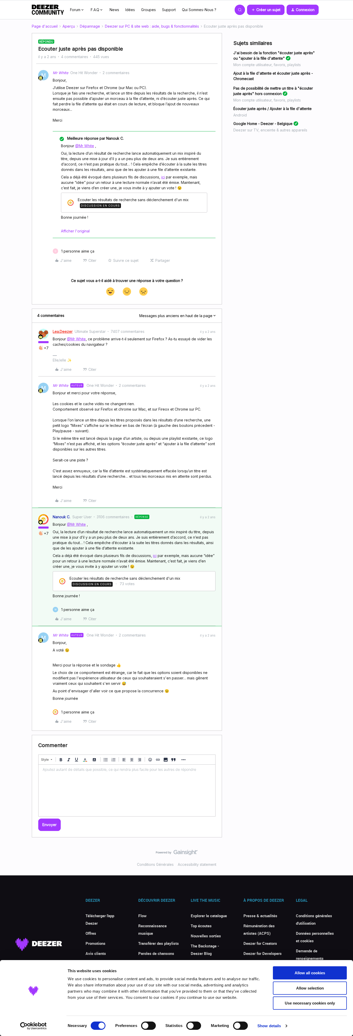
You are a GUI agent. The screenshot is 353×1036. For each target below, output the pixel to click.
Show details (269, 1026)
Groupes (148, 9)
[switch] (148, 1026)
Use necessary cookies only (310, 1003)
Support (169, 9)
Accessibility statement (197, 864)
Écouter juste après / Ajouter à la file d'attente (272, 108)
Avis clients (96, 953)
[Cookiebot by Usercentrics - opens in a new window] (33, 1026)
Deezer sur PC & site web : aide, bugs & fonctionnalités (152, 26)
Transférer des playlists (158, 943)
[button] (266, 10)
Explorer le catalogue (209, 915)
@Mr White (84, 146)
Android (240, 115)
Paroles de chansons (156, 953)
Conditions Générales (155, 864)
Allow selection (310, 988)
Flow (142, 915)
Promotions (95, 943)
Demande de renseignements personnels (310, 958)
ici (163, 177)
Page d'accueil (45, 26)
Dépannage (90, 26)
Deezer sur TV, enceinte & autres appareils (270, 130)
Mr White (60, 72)
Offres (91, 933)
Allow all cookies (310, 973)
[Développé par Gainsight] (176, 854)
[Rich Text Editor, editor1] (127, 790)
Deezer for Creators (260, 943)
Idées (130, 9)
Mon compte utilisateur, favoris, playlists (267, 64)
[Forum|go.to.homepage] (48, 10)
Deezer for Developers (262, 953)
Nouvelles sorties (206, 935)
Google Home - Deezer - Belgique (263, 123)
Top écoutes (201, 925)
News (114, 9)
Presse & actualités (260, 915)
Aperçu (69, 26)
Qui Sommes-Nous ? (199, 9)
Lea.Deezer (63, 331)
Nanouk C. (61, 517)
